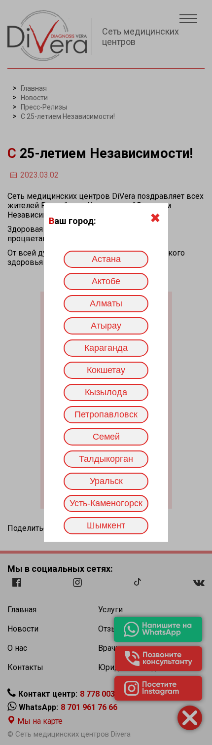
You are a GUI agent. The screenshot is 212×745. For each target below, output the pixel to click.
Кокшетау (106, 370)
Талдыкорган (106, 459)
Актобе (106, 281)
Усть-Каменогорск (106, 503)
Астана (106, 259)
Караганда (106, 348)
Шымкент (106, 525)
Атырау (106, 326)
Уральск (106, 481)
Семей (106, 437)
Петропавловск (106, 414)
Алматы (106, 303)
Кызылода (106, 392)
